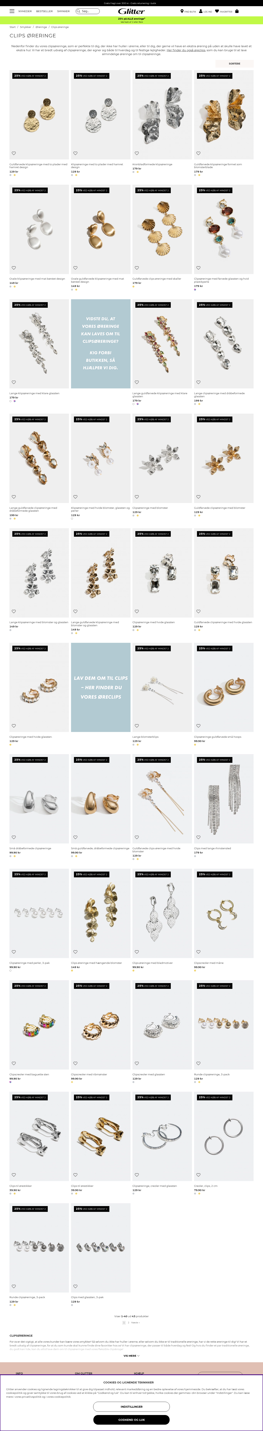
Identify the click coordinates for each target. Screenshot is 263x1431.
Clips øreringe (60, 27)
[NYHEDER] (235, 64)
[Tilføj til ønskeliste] (13, 153)
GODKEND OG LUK (131, 1420)
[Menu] (12, 11)
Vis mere (130, 1355)
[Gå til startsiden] (131, 11)
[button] (207, 11)
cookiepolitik (62, 1396)
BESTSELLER (44, 11)
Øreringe (41, 27)
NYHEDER (25, 11)
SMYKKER (63, 11)
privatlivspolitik (31, 1396)
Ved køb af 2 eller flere (132, 22)
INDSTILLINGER (131, 1406)
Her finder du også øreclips (186, 50)
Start (13, 27)
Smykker (26, 27)
